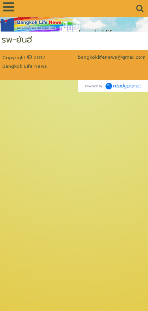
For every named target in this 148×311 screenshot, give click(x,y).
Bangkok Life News (24, 66)
